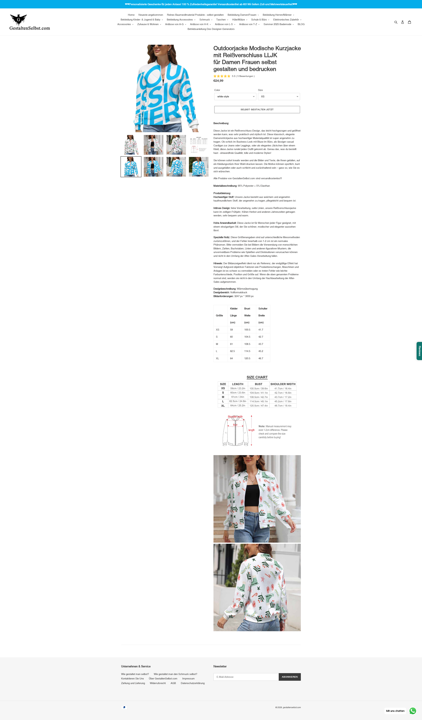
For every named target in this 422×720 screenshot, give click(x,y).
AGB (173, 683)
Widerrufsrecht (158, 683)
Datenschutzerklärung (193, 683)
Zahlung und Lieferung (133, 683)
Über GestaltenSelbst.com (163, 678)
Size (260, 90)
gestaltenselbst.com (292, 707)
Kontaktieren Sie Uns (132, 678)
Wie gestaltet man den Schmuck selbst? (175, 674)
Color (217, 90)
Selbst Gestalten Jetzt (257, 109)
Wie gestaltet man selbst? (135, 674)
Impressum (188, 678)
